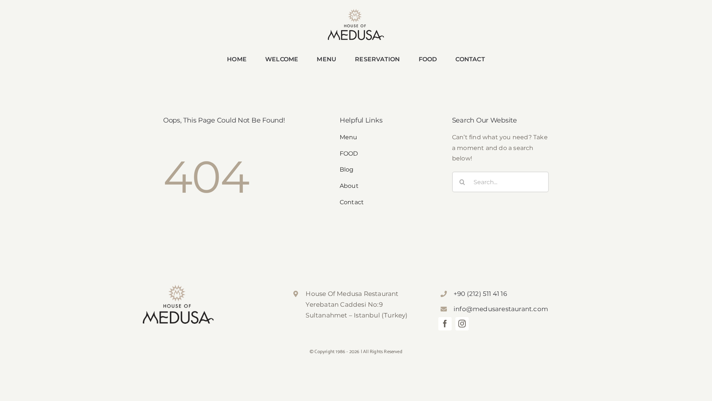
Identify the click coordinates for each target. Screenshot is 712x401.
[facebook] (445, 323)
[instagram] (462, 323)
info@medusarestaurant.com (501, 309)
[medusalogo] (356, 11)
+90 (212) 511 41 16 (480, 293)
